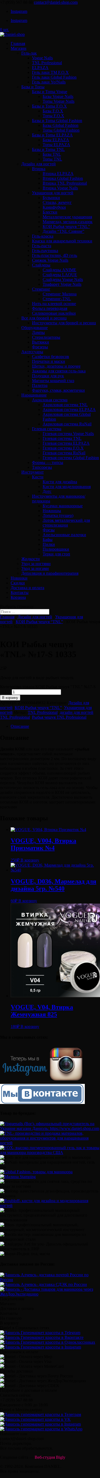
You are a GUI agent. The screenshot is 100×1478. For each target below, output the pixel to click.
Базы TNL (52, 154)
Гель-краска (42, 236)
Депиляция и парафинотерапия (49, 573)
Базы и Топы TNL (48, 149)
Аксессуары (32, 351)
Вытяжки (40, 342)
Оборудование (34, 327)
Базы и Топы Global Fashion (57, 120)
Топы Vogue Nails (58, 101)
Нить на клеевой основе (54, 303)
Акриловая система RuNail (67, 424)
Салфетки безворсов (50, 356)
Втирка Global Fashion (63, 178)
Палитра (39, 385)
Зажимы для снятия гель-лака (59, 371)
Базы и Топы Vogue (49, 91)
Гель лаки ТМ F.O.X (50, 72)
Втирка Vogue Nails (60, 188)
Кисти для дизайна (60, 481)
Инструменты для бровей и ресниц (64, 323)
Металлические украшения (67, 217)
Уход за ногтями (36, 563)
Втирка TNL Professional (65, 183)
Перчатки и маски (48, 361)
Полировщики (56, 549)
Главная (18, 43)
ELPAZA (40, 67)
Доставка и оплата (27, 587)
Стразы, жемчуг (57, 202)
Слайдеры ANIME (59, 270)
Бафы (48, 539)
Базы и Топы (33, 87)
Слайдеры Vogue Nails (63, 279)
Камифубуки (54, 207)
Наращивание (34, 395)
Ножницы (52, 510)
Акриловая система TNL (65, 404)
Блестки (50, 212)
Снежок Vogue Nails (50, 260)
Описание (20, 726)
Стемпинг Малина (60, 294)
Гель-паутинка (45, 250)
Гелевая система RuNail (64, 453)
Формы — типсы (47, 462)
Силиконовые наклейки (54, 313)
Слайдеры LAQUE (60, 274)
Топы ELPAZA (56, 144)
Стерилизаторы (46, 337)
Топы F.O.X (53, 115)
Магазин (18, 48)
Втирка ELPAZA (58, 173)
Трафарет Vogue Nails (62, 284)
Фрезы (49, 530)
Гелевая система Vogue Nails (68, 433)
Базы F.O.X (53, 111)
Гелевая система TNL (62, 438)
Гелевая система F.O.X (63, 448)
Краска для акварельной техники (62, 241)
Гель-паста (41, 245)
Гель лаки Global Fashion (54, 77)
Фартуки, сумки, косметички (58, 390)
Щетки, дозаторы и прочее (56, 366)
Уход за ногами (35, 568)
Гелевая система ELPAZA (66, 443)
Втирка (38, 168)
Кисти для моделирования (67, 486)
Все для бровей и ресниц (44, 318)
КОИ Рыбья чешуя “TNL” (66, 226)
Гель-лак (29, 53)
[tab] (55, 726)
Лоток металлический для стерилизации (66, 522)
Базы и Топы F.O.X (49, 106)
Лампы (38, 332)
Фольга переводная (49, 308)
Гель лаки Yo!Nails (49, 82)
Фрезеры (40, 347)
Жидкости (30, 559)
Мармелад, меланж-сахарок (68, 221)
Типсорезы (42, 467)
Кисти (37, 477)
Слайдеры (41, 265)
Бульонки (51, 197)
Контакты (20, 592)
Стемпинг (41, 289)
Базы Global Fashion (60, 125)
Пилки (49, 544)
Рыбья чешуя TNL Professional (59, 717)
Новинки (19, 578)
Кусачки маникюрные (63, 506)
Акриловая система (49, 400)
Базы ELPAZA (56, 140)
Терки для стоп (56, 554)
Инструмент (32, 472)
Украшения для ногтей (52, 193)
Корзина (18, 597)
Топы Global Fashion (61, 130)
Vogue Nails (42, 58)
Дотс (47, 491)
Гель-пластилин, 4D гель (54, 255)
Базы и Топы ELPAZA (52, 135)
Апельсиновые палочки (64, 534)
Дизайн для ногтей (38, 164)
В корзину (10, 698)
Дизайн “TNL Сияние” (63, 231)
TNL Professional (47, 62)
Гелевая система (46, 428)
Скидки (18, 583)
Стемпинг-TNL (57, 298)
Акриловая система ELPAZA (69, 409)
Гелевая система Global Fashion (71, 457)
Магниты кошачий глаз (53, 380)
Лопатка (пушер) (58, 515)
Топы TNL (52, 159)
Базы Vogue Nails (58, 96)
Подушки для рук (48, 376)
